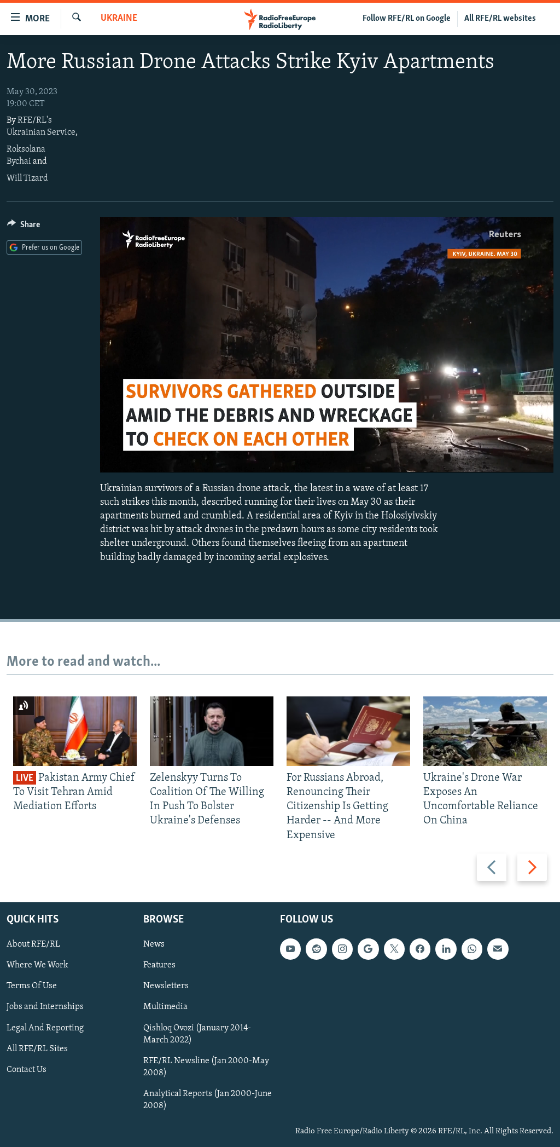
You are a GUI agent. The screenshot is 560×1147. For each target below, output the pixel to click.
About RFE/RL (33, 944)
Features (159, 965)
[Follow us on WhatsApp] (472, 948)
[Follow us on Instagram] (342, 948)
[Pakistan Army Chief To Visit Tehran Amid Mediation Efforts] (75, 731)
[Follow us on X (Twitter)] (394, 948)
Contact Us (26, 1069)
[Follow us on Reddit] (316, 948)
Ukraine (119, 19)
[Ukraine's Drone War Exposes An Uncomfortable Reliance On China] (485, 731)
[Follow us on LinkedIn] (445, 948)
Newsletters (166, 986)
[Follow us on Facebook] (420, 948)
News (154, 944)
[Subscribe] (497, 948)
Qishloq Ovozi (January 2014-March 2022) (197, 1033)
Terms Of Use (32, 986)
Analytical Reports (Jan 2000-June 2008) (207, 1100)
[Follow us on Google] (368, 948)
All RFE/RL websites (500, 18)
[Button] (23, 227)
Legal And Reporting (45, 1027)
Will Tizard (27, 178)
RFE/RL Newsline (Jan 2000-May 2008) (206, 1066)
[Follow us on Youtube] (290, 948)
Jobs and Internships (45, 1006)
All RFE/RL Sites (37, 1048)
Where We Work (37, 965)
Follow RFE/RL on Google (407, 18)
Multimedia (165, 1006)
